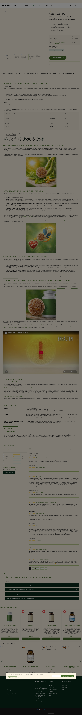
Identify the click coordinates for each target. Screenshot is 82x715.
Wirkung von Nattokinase (27, 216)
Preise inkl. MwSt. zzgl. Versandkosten (56, 47)
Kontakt (50, 685)
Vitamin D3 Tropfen (61, 287)
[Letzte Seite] (46, 568)
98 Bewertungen (59, 12)
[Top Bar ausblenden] (78, 2)
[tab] (8, 73)
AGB (50, 695)
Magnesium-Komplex (26, 327)
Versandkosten (51, 712)
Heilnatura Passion (51, 625)
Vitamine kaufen (74, 287)
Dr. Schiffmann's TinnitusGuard (72, 625)
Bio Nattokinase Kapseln (10, 625)
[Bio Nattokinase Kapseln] (10, 617)
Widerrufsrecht (52, 691)
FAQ (63, 689)
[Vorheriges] (1, 660)
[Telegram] (44, 710)
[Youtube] (41, 710)
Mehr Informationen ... (12, 675)
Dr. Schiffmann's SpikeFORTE (30, 666)
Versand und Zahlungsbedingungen (54, 688)
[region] (24, 35)
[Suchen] (70, 5)
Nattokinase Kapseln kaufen (37, 324)
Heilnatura (10, 438)
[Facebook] (37, 710)
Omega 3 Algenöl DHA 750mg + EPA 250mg (72, 667)
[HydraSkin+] (31, 617)
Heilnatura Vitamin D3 (51, 666)
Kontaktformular (39, 702)
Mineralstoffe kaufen (13, 327)
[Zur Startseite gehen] (9, 5)
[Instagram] (42, 710)
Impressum (64, 685)
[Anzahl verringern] (50, 53)
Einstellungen (56, 676)
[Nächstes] (80, 660)
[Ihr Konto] (73, 5)
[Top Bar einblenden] (78, 5)
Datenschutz (65, 687)
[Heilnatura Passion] (51, 617)
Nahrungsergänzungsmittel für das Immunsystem (57, 220)
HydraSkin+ (30, 625)
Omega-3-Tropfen (68, 326)
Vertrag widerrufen (53, 693)
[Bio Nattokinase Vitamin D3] (24, 30)
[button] (42, 585)
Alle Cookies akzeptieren (68, 676)
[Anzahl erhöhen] (62, 53)
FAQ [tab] (4, 76)
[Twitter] (39, 710)
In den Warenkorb (57, 58)
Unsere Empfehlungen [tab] (7, 643)
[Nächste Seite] (43, 568)
